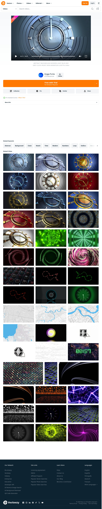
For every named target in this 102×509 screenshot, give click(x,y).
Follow (59, 76)
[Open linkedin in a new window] (29, 502)
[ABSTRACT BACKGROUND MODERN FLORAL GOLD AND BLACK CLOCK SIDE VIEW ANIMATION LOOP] (51, 219)
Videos (28, 3)
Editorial (39, 3)
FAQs (58, 470)
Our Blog (60, 479)
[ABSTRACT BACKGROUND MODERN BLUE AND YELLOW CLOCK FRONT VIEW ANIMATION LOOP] (83, 162)
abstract (8, 146)
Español (86, 473)
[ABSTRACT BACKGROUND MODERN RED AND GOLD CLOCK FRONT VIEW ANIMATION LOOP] (83, 181)
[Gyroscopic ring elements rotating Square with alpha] (83, 333)
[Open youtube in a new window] (42, 502)
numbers (65, 146)
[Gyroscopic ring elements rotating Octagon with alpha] (18, 351)
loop (74, 146)
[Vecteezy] (3, 3)
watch (38, 146)
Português (86, 476)
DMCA (33, 473)
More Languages (89, 484)
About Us (60, 476)
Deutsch (86, 479)
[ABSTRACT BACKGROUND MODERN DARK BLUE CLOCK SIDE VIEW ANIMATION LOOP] (51, 200)
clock (30, 146)
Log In (91, 3)
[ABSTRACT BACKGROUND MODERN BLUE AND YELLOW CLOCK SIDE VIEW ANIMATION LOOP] (83, 200)
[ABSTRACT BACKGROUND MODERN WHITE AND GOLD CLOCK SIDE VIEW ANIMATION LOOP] (18, 238)
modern (55, 146)
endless (83, 146)
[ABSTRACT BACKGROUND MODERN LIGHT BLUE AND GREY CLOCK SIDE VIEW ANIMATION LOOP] (51, 162)
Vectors (9, 3)
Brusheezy (7, 470)
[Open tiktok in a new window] (36, 502)
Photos (19, 3)
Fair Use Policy (91, 503)
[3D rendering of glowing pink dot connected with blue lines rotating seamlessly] (83, 394)
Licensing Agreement (38, 470)
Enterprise (7, 479)
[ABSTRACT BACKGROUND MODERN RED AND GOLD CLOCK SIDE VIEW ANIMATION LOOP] (18, 219)
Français (86, 482)
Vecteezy (7, 473)
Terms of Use (72, 503)
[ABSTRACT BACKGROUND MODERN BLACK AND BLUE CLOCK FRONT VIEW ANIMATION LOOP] (18, 181)
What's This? (21, 98)
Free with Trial (50, 83)
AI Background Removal (12, 490)
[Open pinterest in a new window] (33, 502)
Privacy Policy (81, 503)
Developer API (9, 485)
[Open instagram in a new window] (26, 502)
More (48, 3)
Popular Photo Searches (39, 482)
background (19, 146)
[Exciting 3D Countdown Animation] (83, 351)
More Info (8, 102)
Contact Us (60, 473)
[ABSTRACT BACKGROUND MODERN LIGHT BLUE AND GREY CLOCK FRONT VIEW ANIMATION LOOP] (18, 162)
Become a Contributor (64, 482)
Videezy (7, 476)
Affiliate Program (36, 476)
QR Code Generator (10, 493)
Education (7, 482)
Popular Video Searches (39, 485)
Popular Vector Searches (39, 479)
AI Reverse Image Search (12, 487)
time (46, 146)
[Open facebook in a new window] (23, 502)
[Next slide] (94, 145)
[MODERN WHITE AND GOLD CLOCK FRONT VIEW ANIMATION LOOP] (51, 181)
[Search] (91, 9)
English (85, 470)
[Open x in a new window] (39, 502)
